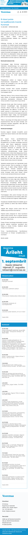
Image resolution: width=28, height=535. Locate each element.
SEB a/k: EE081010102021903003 (10, 521)
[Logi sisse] (20, 12)
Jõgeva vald (5, 531)
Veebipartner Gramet (7, 533)
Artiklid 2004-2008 (13, 26)
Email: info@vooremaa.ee (8, 511)
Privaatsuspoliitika (7, 524)
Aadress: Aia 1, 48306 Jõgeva (9, 507)
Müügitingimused (6, 522)
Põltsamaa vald (11, 531)
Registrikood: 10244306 (8, 505)
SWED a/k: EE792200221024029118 (11, 519)
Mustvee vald (19, 531)
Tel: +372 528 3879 (7, 509)
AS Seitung (5, 504)
